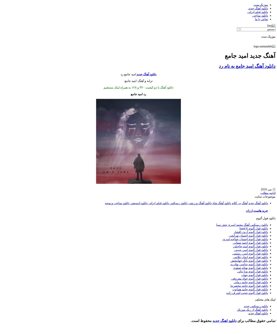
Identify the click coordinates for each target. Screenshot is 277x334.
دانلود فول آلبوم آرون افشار (251, 232)
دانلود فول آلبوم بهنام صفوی (250, 267)
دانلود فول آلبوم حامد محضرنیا (249, 285)
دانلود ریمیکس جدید (256, 306)
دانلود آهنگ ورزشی (200, 203)
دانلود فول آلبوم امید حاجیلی (250, 246)
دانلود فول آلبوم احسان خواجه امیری (245, 239)
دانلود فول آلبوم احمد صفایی (250, 242)
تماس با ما (261, 19)
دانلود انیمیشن (139, 203)
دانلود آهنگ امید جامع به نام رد (247, 66)
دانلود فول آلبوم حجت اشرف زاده (247, 293)
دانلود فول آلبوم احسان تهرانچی (248, 235)
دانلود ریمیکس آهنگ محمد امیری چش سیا (242, 224)
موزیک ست (261, 4)
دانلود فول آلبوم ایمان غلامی (250, 257)
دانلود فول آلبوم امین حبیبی (251, 250)
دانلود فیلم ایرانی (257, 12)
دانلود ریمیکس (178, 203)
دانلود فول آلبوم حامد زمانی (251, 282)
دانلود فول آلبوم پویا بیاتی (252, 271)
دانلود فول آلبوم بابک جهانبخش (249, 260)
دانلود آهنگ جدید (258, 8)
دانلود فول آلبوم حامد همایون (250, 289)
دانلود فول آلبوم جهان (254, 275)
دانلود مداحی (260, 15)
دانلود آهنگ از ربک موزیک (252, 309)
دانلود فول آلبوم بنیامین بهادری (249, 264)
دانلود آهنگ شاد (221, 203)
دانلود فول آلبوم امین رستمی (250, 253)
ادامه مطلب (267, 193)
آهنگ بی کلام (240, 203)
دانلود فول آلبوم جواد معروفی (249, 278)
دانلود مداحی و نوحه (117, 203)
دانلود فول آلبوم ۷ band (254, 228)
